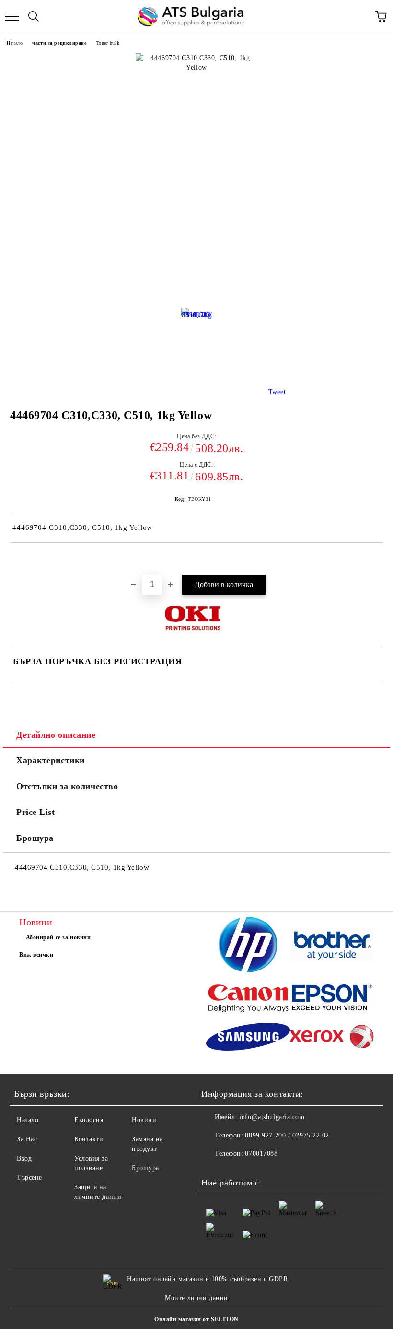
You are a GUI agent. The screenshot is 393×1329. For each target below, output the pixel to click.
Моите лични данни (196, 1298)
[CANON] (248, 999)
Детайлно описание (56, 735)
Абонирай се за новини (58, 937)
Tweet (277, 391)
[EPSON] (332, 999)
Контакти (88, 1139)
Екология (88, 1120)
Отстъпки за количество (67, 786)
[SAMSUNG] (248, 1038)
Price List (35, 812)
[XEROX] (332, 1038)
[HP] (248, 946)
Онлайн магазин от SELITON (196, 1319)
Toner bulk (108, 43)
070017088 (261, 1153)
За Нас (27, 1139)
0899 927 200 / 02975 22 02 (287, 1135)
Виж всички (36, 954)
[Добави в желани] (376, 559)
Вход (24, 1158)
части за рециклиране (59, 43)
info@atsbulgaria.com (271, 1117)
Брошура (35, 838)
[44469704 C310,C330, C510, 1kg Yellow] (196, 326)
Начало (15, 43)
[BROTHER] (332, 945)
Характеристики (50, 760)
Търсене (29, 1177)
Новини (144, 1120)
